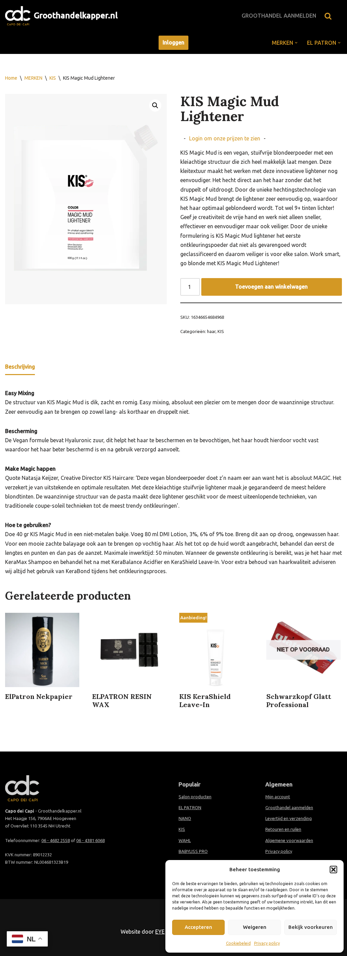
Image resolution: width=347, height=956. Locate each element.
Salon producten (195, 796)
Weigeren (254, 927)
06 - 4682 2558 (55, 840)
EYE (160, 932)
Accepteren (198, 927)
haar (211, 331)
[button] (333, 869)
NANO (185, 818)
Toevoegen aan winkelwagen (271, 287)
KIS (52, 78)
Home (11, 78)
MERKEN (33, 78)
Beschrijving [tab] (20, 367)
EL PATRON (190, 807)
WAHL (185, 840)
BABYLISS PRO (193, 851)
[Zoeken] (328, 16)
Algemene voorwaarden (289, 840)
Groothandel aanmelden (279, 16)
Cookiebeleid (238, 943)
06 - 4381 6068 (90, 840)
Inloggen (173, 42)
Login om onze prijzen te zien (224, 138)
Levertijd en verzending (288, 818)
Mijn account (277, 796)
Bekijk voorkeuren (310, 927)
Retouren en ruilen (283, 829)
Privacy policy (267, 943)
